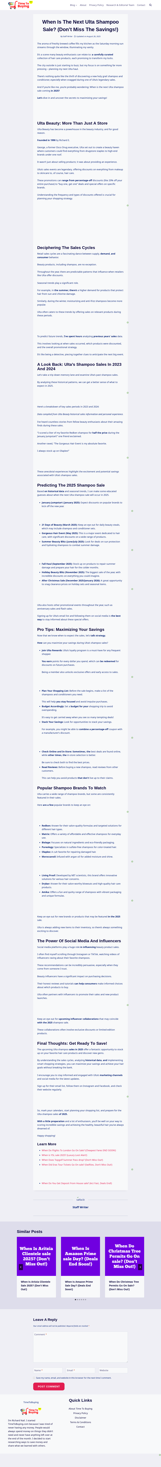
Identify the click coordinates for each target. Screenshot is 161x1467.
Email (71, 1370)
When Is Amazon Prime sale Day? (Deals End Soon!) (79, 1285)
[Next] (140, 1267)
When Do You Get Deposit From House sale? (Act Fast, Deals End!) (77, 1183)
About (83, 5)
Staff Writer (81, 1207)
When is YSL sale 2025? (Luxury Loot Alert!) (64, 1155)
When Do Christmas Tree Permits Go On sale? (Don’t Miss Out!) (124, 1285)
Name (38, 1370)
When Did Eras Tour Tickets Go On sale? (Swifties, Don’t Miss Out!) (77, 1164)
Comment (40, 1334)
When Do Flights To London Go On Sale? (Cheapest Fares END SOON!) (79, 1150)
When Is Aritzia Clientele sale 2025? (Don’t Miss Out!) (35, 1285)
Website (104, 1370)
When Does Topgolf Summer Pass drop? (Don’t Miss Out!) (72, 1159)
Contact (141, 5)
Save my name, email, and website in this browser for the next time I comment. (73, 1378)
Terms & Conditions (80, 1422)
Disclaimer (80, 1417)
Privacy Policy (96, 5)
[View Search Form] (150, 5)
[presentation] (36, 1256)
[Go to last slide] (21, 1267)
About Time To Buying (80, 1408)
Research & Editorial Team (120, 5)
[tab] (75, 1299)
